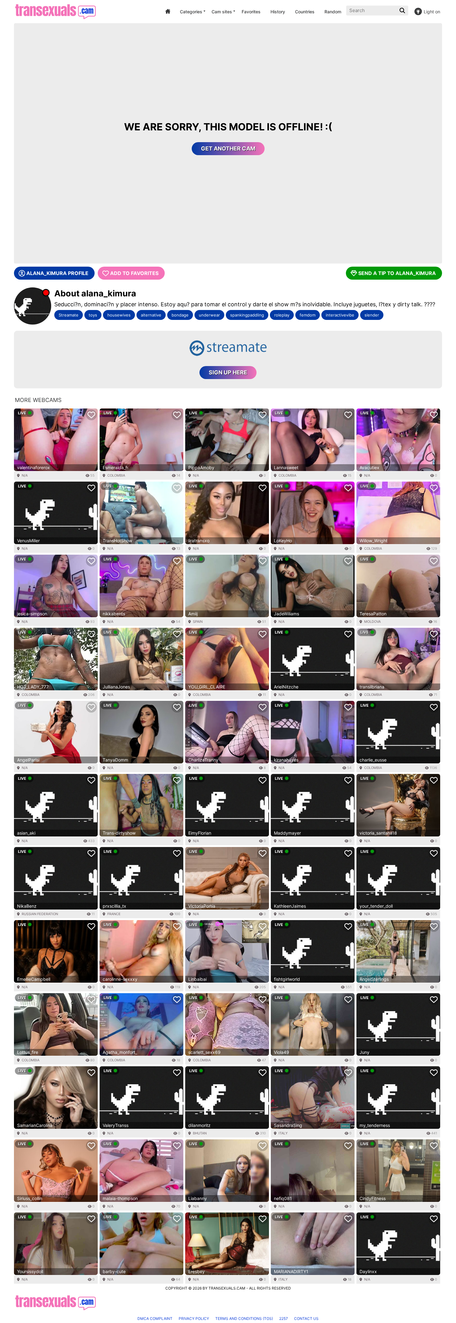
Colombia (116, 475)
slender (371, 314)
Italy (283, 1133)
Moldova (372, 621)
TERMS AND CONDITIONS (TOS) (244, 1318)
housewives (119, 314)
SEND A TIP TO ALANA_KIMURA (397, 273)
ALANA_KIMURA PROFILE (57, 273)
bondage (180, 314)
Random (332, 11)
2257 (283, 1318)
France (114, 914)
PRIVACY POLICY (194, 1318)
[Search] (403, 10)
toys (93, 314)
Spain (198, 621)
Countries (305, 11)
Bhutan (200, 1133)
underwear (209, 314)
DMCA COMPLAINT (154, 1318)
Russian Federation (40, 914)
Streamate (68, 314)
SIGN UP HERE (228, 372)
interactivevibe (340, 314)
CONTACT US (306, 1318)
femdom (307, 314)
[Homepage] (55, 11)
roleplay (281, 314)
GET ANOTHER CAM (228, 148)
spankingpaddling (247, 314)
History (277, 11)
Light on (432, 11)
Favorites (251, 11)
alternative (151, 314)
